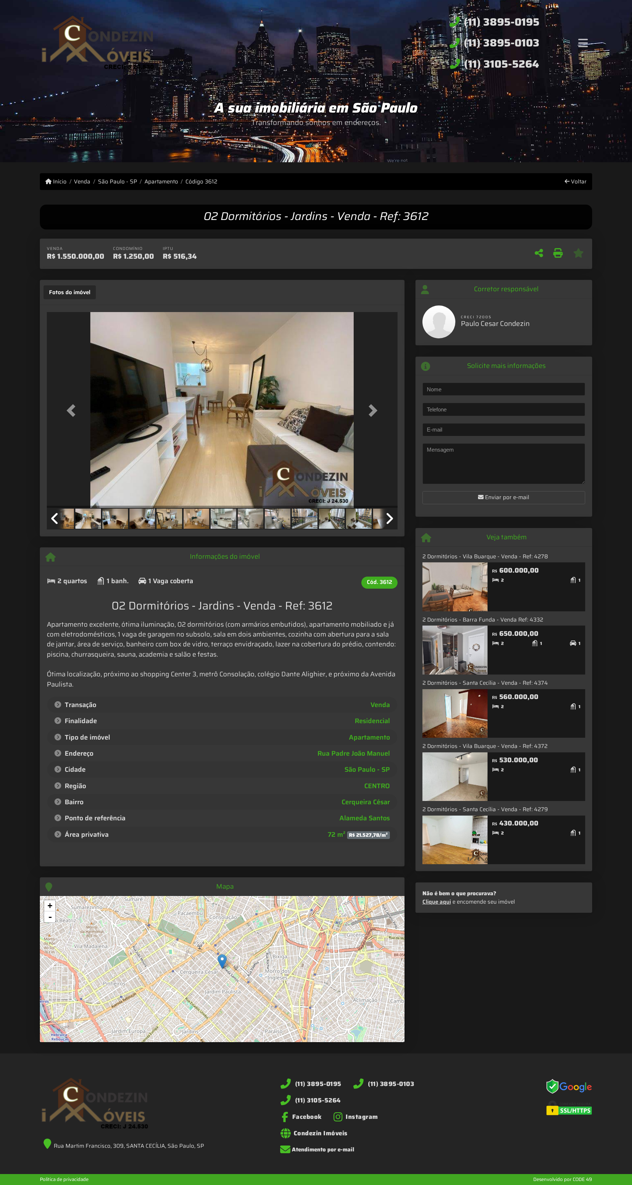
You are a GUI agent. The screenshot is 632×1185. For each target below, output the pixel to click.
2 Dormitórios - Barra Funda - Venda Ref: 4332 (482, 619)
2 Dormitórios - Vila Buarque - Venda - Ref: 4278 (485, 556)
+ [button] (50, 905)
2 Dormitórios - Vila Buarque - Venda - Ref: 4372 (485, 746)
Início (59, 182)
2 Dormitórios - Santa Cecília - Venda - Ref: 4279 (485, 809)
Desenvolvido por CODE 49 (562, 1179)
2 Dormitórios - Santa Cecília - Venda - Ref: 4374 (485, 683)
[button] (73, 410)
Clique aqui (436, 901)
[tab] (70, 292)
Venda (82, 182)
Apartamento (161, 182)
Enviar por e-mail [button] (506, 497)
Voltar (578, 182)
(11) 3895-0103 (501, 42)
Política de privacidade (64, 1179)
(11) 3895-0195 (501, 22)
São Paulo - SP (117, 182)
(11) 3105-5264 (501, 64)
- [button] (50, 917)
